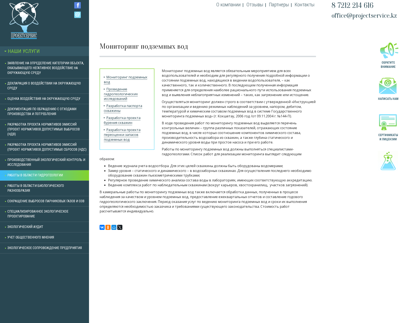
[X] (119, 227)
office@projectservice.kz (364, 15)
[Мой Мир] (113, 227)
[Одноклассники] (108, 227)
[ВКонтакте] (102, 227)
